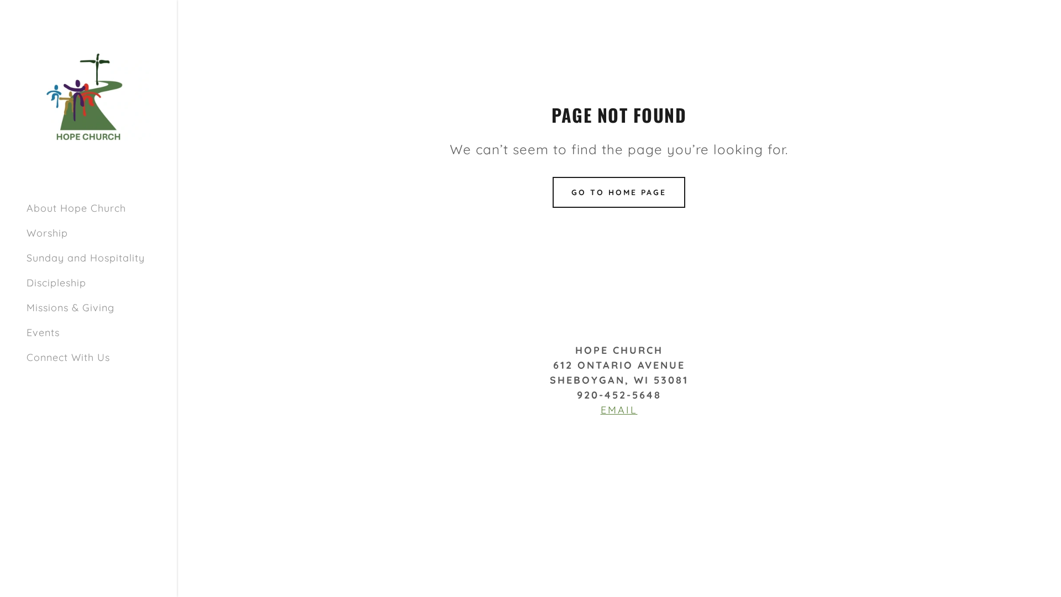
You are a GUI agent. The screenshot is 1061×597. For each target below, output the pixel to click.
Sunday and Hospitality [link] (86, 258)
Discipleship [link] (56, 282)
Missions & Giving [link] (70, 307)
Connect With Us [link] (68, 357)
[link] (88, 96)
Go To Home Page (618, 192)
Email (619, 410)
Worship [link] (47, 233)
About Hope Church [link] (76, 208)
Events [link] (43, 332)
